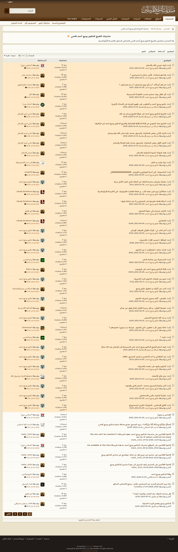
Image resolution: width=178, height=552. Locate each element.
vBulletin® (89, 546)
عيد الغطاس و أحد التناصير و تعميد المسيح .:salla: (144, 356)
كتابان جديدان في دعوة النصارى (152, 211)
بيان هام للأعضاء (159, 376)
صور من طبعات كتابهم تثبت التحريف (150, 279)
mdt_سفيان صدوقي (23, 503)
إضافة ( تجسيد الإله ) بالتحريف (152, 240)
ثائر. (30, 94)
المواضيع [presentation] (170, 51)
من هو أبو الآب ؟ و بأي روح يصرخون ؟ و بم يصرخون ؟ (142, 84)
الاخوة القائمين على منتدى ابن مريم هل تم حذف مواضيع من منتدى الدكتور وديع (136, 455)
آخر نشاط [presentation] (161, 51)
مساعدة (46, 539)
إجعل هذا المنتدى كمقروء (89, 520)
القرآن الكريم (112, 19)
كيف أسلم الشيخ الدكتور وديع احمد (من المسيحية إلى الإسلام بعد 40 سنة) (133, 347)
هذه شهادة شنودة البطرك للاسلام (151, 153)
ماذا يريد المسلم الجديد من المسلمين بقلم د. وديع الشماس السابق (142, 484)
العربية (171, 539)
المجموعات (86, 19)
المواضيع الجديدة (58, 23)
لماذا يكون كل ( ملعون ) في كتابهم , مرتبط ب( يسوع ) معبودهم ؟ (137, 327)
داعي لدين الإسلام (25, 114)
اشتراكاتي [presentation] (151, 51)
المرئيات (136, 19)
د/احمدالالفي (153, 477)
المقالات (147, 19)
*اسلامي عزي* (26, 65)
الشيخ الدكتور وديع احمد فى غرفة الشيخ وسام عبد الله (142, 114)
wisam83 (28, 172)
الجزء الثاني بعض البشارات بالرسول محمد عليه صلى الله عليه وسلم (137, 133)
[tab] (170, 51)
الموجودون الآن (30, 23)
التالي (8, 514)
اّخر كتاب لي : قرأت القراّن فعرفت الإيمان (148, 230)
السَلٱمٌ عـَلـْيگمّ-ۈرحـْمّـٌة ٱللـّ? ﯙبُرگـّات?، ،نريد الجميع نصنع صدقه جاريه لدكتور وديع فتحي (134, 424)
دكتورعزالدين (27, 474)
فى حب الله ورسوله (24, 162)
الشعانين (162, 220)
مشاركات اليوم (44, 23)
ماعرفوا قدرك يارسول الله (21, 376)
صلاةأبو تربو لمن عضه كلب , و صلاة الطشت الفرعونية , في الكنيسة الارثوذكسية (132, 191)
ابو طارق (28, 211)
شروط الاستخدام (19, 539)
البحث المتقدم (16, 23)
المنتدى (166, 29)
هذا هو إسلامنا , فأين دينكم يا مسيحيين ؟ (148, 75)
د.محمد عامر (27, 75)
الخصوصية (30, 539)
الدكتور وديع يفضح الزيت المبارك (156, 503)
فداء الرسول (27, 484)
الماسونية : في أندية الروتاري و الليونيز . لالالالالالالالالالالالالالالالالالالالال (138, 172)
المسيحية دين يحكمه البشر (154, 259)
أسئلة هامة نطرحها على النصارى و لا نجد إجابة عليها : (143, 201)
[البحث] (6, 11)
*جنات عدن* (27, 104)
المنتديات (169, 19)
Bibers (29, 269)
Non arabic (72, 19)
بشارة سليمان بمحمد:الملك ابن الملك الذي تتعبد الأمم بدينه (140, 182)
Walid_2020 (136, 440)
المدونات (99, 19)
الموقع (158, 19)
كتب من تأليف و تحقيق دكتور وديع (151, 288)
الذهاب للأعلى (6, 539)
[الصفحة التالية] (19, 55)
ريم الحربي (27, 259)
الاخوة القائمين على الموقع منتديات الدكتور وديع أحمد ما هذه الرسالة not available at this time (129, 445)
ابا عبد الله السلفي (151, 427)
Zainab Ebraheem (24, 191)
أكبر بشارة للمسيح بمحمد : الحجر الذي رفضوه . (145, 386)
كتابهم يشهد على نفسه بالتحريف (152, 366)
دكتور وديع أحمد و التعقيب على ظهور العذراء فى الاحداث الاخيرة (139, 104)
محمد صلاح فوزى (24, 84)
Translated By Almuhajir (89, 551)
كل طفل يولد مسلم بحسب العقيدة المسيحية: (146, 94)
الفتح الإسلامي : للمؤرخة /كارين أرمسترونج (147, 405)
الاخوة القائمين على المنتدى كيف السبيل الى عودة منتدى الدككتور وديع (140, 464)
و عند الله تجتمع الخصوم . (155, 318)
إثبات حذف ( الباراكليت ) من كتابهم (151, 250)
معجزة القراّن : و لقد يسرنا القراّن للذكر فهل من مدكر (143, 308)
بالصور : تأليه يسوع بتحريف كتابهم (151, 298)
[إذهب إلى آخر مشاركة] (25, 68)
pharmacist (27, 327)
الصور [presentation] (144, 51)
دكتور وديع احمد (152, 68)
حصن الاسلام (26, 153)
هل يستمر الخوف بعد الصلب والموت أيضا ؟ (152, 494)
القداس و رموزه (164, 415)
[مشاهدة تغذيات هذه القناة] (68, 36)
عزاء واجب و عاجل (158, 162)
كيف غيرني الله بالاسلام (156, 65)
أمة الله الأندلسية (25, 308)
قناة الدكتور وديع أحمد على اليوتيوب (150, 269)
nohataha (138, 487)
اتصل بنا (38, 539)
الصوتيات (125, 19)
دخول (10, 2)
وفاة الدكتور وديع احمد (161, 474)
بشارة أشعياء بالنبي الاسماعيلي (152, 395)
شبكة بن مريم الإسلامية (149, 107)
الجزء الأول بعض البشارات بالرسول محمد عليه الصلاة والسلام (139, 143)
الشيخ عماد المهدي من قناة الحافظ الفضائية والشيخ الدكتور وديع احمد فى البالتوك (130, 123)
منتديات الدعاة (156, 29)
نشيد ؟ (163, 337)
